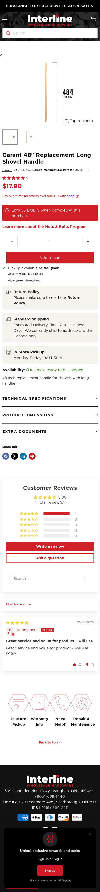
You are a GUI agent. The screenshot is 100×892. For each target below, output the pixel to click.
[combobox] (50, 33)
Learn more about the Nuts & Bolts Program (44, 227)
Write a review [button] (50, 546)
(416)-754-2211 (55, 807)
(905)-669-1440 (50, 796)
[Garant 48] (10, 137)
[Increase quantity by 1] (88, 241)
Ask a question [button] (50, 558)
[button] (14, 178)
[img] (17, 623)
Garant (7, 170)
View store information (24, 280)
